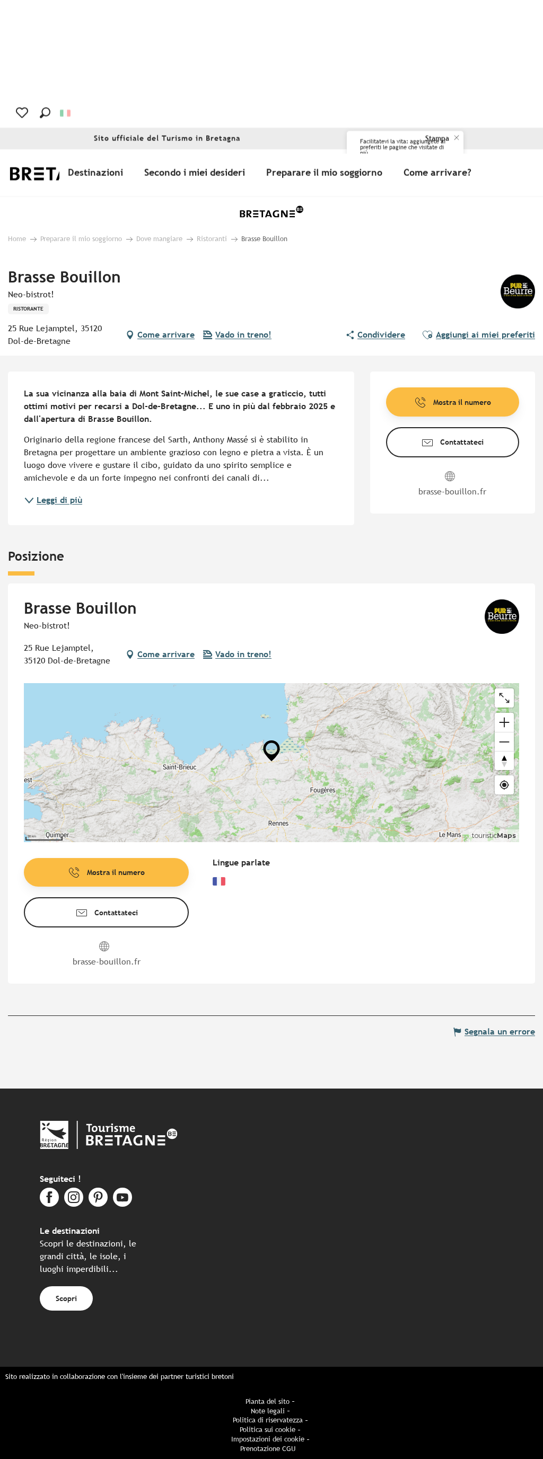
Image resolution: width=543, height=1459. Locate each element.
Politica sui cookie (267, 1430)
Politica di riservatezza (268, 1420)
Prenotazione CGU (267, 1449)
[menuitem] (97, 173)
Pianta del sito (268, 1401)
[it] (66, 113)
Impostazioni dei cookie (267, 1439)
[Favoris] (23, 112)
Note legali (268, 1411)
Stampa (437, 139)
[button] (45, 112)
